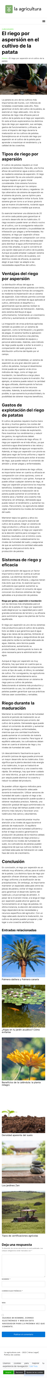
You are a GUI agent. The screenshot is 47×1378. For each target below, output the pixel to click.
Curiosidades (8, 29)
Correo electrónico (12, 1291)
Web (4, 1303)
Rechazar (19, 1372)
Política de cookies (12, 1355)
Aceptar (8, 1372)
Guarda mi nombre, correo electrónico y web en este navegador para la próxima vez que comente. (23, 1322)
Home (4, 58)
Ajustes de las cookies (34, 1372)
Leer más (33, 1366)
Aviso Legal (33, 1352)
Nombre (6, 1279)
